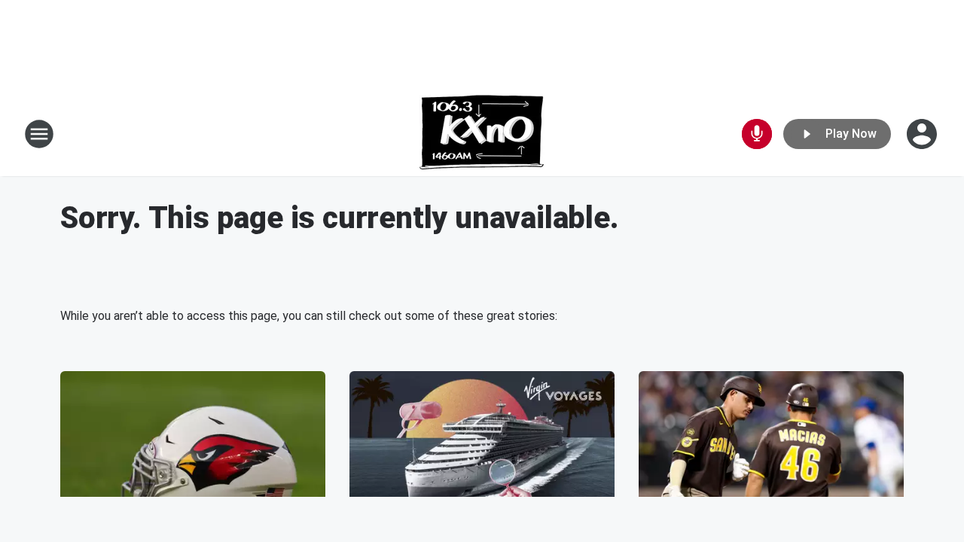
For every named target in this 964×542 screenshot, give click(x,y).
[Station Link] (482, 134)
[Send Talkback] (757, 134)
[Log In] (923, 134)
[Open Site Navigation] (39, 134)
